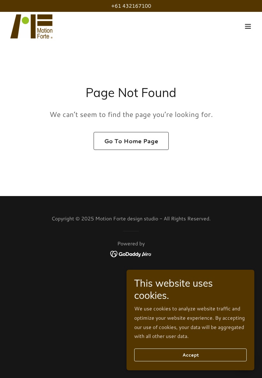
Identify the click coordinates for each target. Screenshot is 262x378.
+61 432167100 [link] (131, 5)
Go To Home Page (131, 141)
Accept (190, 355)
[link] (31, 26)
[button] (248, 26)
